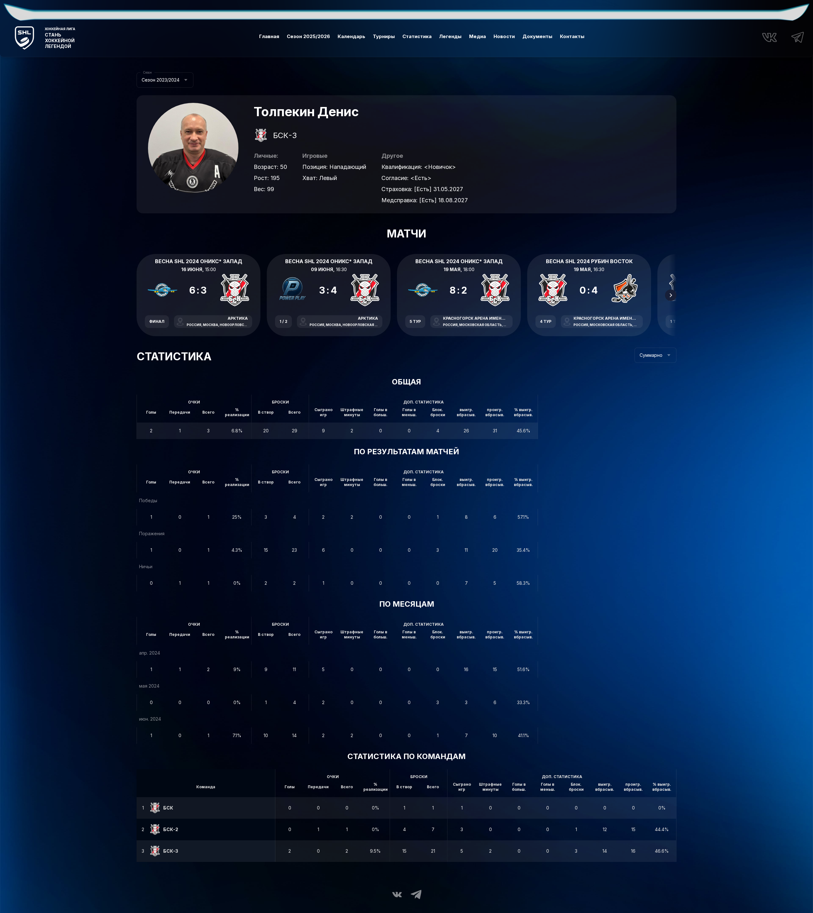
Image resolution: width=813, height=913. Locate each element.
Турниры (384, 36)
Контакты (572, 36)
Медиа (477, 36)
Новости (504, 36)
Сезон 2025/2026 (308, 36)
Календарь (351, 36)
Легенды (450, 36)
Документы (537, 36)
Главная (269, 36)
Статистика (417, 36)
